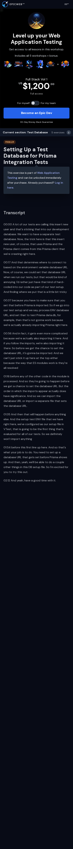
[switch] (35, 103)
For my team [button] (48, 103)
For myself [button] (23, 103)
